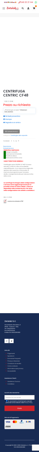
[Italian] (10, 2)
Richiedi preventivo (12, 116)
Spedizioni (11, 356)
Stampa (8, 119)
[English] (5, 2)
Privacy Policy (28, 402)
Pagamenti (11, 353)
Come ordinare (13, 366)
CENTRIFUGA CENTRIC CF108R (14, 269)
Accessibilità (12, 371)
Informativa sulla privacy (15, 368)
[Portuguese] (12, 2)
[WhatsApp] (36, 2)
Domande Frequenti (14, 358)
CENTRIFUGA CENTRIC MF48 (14, 237)
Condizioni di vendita (14, 363)
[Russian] (14, 2)
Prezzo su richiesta (16, 105)
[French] (7, 2)
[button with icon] (6, 341)
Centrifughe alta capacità (19, 135)
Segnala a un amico (13, 122)
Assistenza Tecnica (14, 381)
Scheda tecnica (12, 131)
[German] (8, 2)
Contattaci (11, 384)
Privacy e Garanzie (14, 361)
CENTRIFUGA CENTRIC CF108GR (14, 303)
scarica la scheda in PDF (15, 201)
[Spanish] (16, 2)
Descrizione (7, 146)
